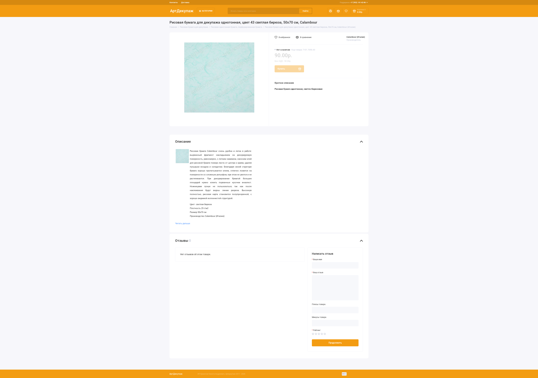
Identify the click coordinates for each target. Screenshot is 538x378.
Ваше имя (317, 259)
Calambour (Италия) (355, 37)
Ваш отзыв (318, 272)
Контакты (174, 2)
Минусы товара (319, 317)
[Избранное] (346, 11)
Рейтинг (317, 330)
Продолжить (335, 342)
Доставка (185, 2)
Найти (305, 11)
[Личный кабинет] (330, 11)
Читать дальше (182, 223)
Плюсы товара (318, 304)
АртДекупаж (181, 11)
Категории (207, 11)
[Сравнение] (338, 11)
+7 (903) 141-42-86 (353, 2)
